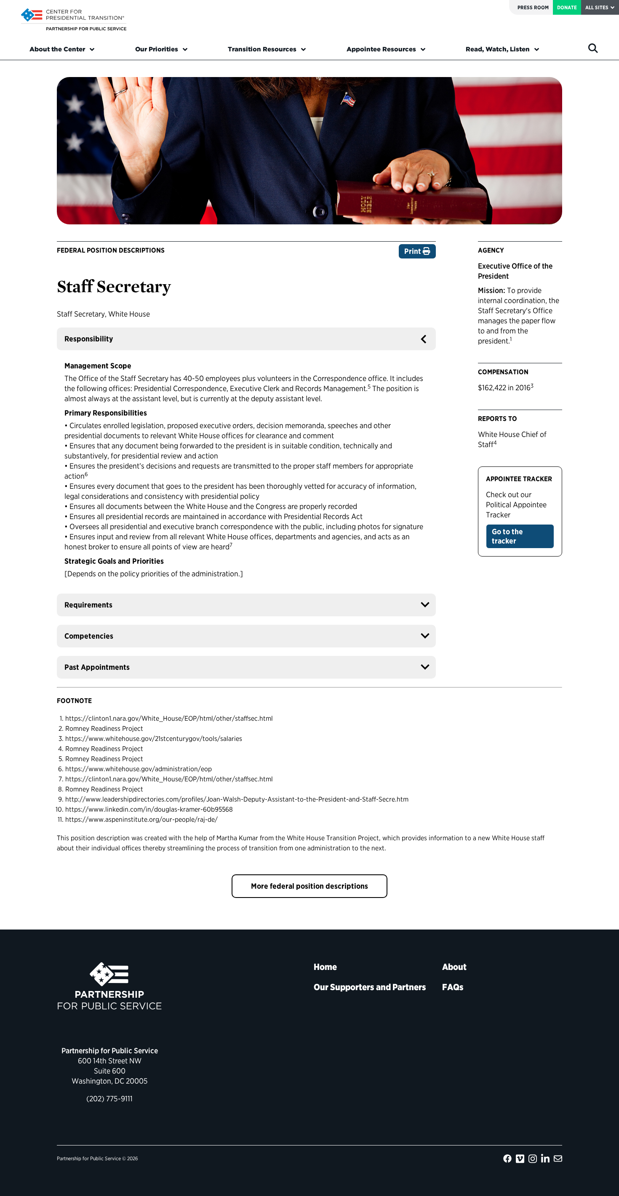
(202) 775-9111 (109, 1098)
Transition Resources (262, 49)
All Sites (596, 7)
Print (413, 251)
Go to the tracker (507, 536)
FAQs (453, 987)
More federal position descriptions (309, 886)
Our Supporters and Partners (370, 987)
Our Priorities (156, 49)
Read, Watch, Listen (498, 49)
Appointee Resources (381, 49)
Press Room (533, 7)
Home (325, 967)
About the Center (57, 49)
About (454, 967)
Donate (567, 7)
